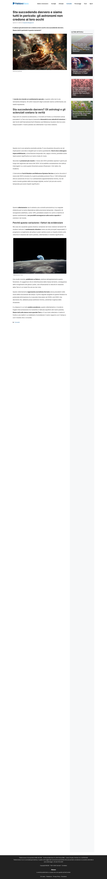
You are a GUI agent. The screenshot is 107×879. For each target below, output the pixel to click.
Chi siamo (42, 876)
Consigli (53, 3)
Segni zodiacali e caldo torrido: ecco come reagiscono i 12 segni (81, 71)
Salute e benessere (42, 3)
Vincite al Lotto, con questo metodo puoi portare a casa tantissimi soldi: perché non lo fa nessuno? (82, 47)
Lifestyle (61, 3)
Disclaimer (64, 876)
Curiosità (69, 3)
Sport (91, 3)
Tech (85, 3)
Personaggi (78, 3)
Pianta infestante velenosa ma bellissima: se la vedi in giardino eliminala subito (82, 114)
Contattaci (64, 865)
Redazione (49, 876)
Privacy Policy (56, 876)
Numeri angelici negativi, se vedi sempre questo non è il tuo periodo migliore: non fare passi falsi (81, 91)
